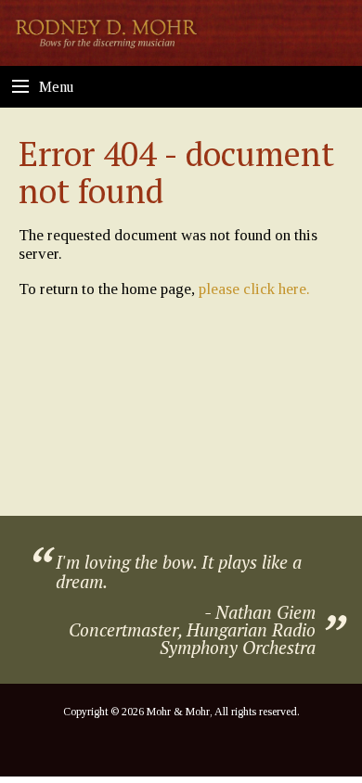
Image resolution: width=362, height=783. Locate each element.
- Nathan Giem (260, 612)
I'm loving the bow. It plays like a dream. (179, 571)
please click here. (254, 289)
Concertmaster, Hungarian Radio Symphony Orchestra (192, 638)
